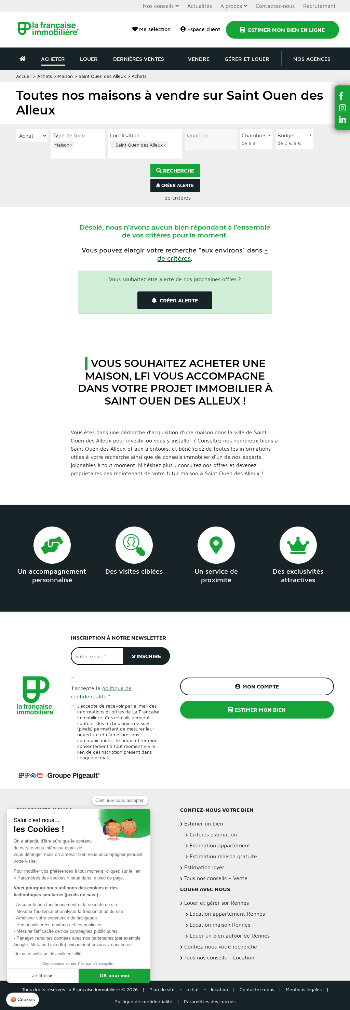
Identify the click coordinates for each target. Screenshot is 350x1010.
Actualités (199, 6)
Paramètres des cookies (209, 1001)
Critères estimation (213, 834)
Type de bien (69, 135)
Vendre (199, 59)
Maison (65, 76)
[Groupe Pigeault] (59, 775)
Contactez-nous (275, 6)
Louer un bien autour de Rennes (230, 935)
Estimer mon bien (260, 710)
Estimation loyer (204, 867)
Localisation (124, 135)
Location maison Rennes (220, 925)
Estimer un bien (203, 823)
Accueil (23, 76)
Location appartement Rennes (227, 914)
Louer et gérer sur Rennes (216, 903)
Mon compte (260, 686)
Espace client (203, 29)
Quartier (197, 135)
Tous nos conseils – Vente (215, 878)
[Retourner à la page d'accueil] (52, 29)
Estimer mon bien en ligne (286, 30)
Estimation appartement (220, 845)
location (219, 989)
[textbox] (80, 152)
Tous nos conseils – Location (219, 957)
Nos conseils (158, 6)
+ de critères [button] (175, 197)
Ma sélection (155, 29)
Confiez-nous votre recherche (220, 946)
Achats (44, 76)
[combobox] (78, 149)
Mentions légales (304, 989)
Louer (89, 59)
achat (193, 989)
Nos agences (312, 59)
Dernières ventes (138, 59)
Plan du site (162, 989)
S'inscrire (146, 656)
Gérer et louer (247, 59)
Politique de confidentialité (143, 1001)
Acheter (53, 59)
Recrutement (319, 6)
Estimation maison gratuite (223, 856)
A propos (231, 6)
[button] (342, 96)
